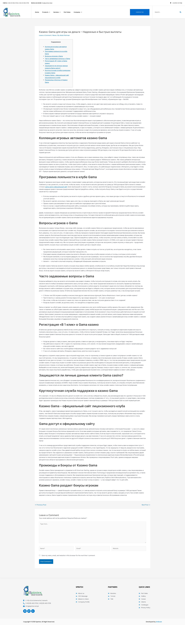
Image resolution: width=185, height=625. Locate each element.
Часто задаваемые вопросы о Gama (57, 59)
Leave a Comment (45, 35)
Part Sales (67, 12)
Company (77, 12)
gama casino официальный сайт (56, 187)
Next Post (146, 505)
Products (45, 12)
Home (37, 12)
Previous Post (40, 505)
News (54, 35)
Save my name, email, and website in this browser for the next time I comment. (68, 555)
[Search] (180, 12)
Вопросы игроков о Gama (54, 56)
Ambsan (159, 622)
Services (56, 12)
